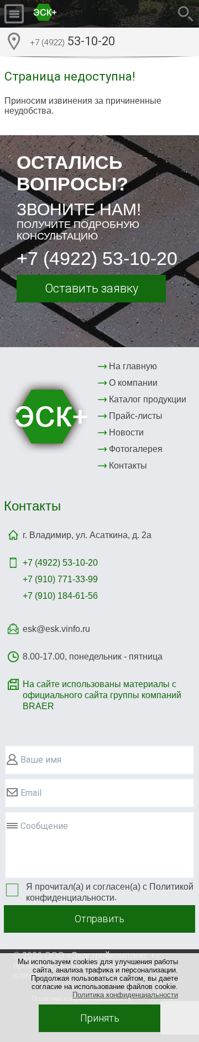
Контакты (32, 505)
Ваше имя (40, 759)
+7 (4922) (60, 562)
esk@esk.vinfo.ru (56, 629)
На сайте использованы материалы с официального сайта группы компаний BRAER (102, 695)
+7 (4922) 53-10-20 (97, 258)
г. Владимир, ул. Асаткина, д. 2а (87, 535)
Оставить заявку (91, 288)
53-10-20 (72, 41)
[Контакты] (14, 41)
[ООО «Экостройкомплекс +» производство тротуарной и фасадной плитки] (71, 14)
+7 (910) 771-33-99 (60, 579)
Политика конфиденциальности (125, 995)
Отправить (99, 918)
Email (30, 793)
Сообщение (44, 826)
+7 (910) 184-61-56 (60, 595)
